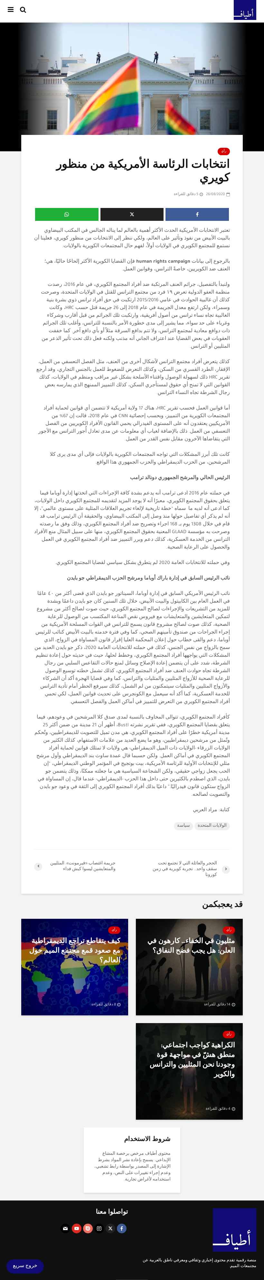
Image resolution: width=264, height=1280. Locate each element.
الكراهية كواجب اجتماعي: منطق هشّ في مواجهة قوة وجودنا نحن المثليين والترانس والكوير (192, 1061)
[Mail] (65, 1228)
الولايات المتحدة (212, 826)
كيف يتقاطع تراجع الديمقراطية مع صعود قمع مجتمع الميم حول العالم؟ (74, 951)
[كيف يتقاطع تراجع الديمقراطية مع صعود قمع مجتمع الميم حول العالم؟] (74, 967)
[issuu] (88, 1228)
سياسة (183, 826)
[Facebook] (122, 1228)
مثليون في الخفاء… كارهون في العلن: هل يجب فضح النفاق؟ (191, 946)
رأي (223, 151)
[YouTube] (76, 1228)
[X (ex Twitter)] (110, 1228)
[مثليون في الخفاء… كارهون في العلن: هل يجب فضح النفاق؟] (189, 967)
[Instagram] (99, 1228)
